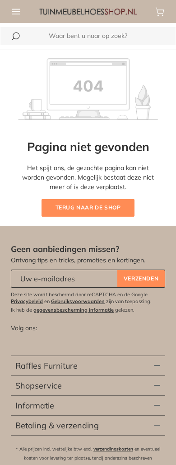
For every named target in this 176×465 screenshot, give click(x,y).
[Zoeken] (16, 36)
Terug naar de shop (88, 207)
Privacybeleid (27, 301)
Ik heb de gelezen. (72, 310)
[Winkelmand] (159, 11)
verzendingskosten (113, 449)
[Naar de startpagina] (88, 11)
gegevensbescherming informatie (73, 310)
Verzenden (141, 278)
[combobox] (88, 36)
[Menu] (16, 11)
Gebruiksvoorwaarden (78, 301)
